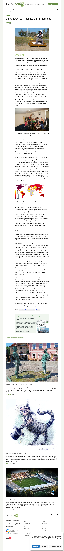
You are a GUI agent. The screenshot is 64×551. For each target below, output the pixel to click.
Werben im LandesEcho (28, 531)
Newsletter (26, 530)
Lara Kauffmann (8, 22)
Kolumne (26, 309)
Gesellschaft (13, 9)
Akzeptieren (35, 546)
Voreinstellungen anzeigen (55, 546)
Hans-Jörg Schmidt (8, 463)
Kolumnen (48, 9)
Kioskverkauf (26, 526)
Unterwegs (41, 9)
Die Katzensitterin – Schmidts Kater (16, 454)
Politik (8, 9)
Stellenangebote (27, 523)
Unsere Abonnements (28, 528)
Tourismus (37, 309)
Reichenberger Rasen (12, 500)
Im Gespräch (9, 11)
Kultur (30, 9)
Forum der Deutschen (22, 9)
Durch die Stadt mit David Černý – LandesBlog (19, 384)
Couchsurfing (21, 309)
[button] (61, 534)
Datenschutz (42, 548)
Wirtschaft (35, 9)
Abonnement (50, 4)
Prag (34, 309)
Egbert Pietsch (8, 509)
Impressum (52, 548)
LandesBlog (30, 309)
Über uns (25, 521)
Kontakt (25, 525)
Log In (56, 4)
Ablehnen (44, 546)
